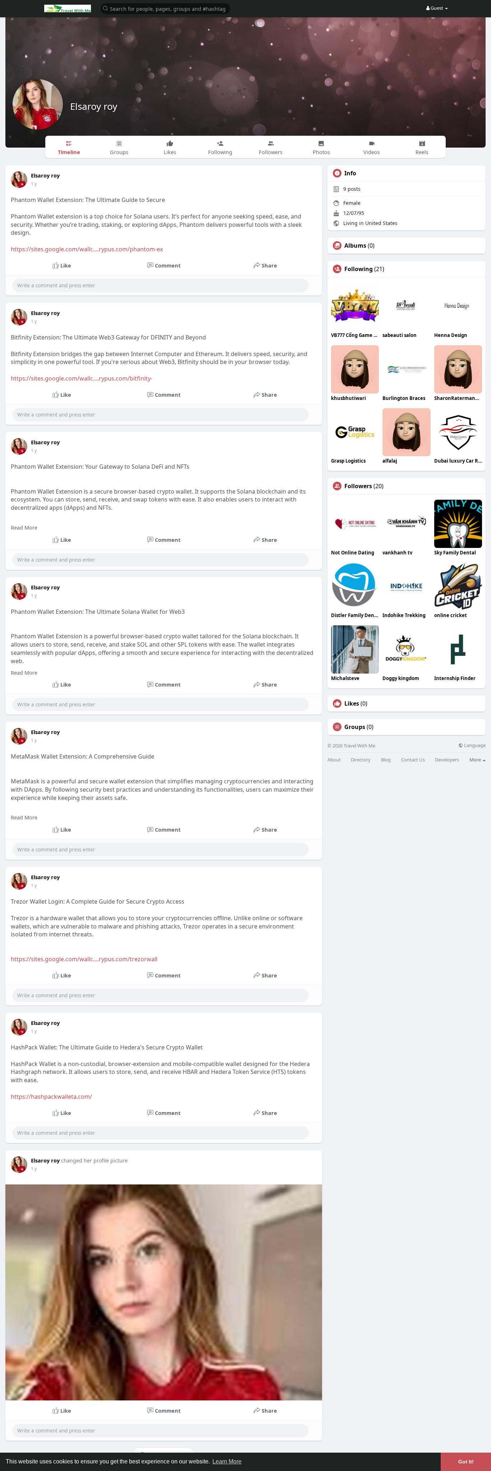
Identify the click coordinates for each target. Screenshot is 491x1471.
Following (358, 269)
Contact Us (413, 759)
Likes (351, 703)
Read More (24, 527)
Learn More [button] (227, 1461)
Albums (355, 245)
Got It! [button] (466, 1462)
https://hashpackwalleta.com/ (51, 1097)
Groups (354, 727)
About (334, 759)
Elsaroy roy (93, 106)
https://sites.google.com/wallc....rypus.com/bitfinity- (81, 378)
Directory (361, 759)
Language (474, 745)
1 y (34, 184)
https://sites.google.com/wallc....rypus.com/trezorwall (84, 959)
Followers (358, 486)
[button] (165, 8)
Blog (386, 759)
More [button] (475, 759)
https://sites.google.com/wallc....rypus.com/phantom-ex (87, 249)
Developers (447, 759)
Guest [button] (437, 8)
